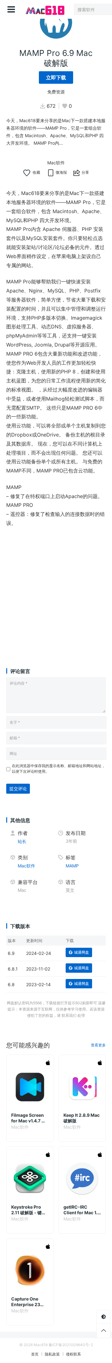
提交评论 (18, 788)
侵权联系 (73, 1354)
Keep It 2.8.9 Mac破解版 (81, 1117)
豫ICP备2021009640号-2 (71, 1344)
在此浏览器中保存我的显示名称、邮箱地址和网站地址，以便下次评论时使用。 (58, 768)
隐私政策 (52, 1354)
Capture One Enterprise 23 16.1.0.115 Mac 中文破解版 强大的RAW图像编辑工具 (29, 1301)
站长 (22, 841)
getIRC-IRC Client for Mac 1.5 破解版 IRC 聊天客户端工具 (81, 1210)
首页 (35, 1354)
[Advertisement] (56, 591)
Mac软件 (56, 162)
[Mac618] (44, 9)
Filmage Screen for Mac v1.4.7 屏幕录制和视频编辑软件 (28, 1118)
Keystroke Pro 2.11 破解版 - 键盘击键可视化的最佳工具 (28, 1210)
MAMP (72, 865)
